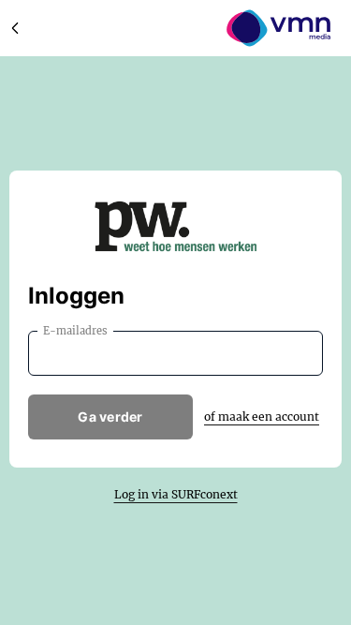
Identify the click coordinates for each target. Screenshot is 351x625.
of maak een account (261, 416)
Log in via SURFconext (176, 494)
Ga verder (110, 416)
